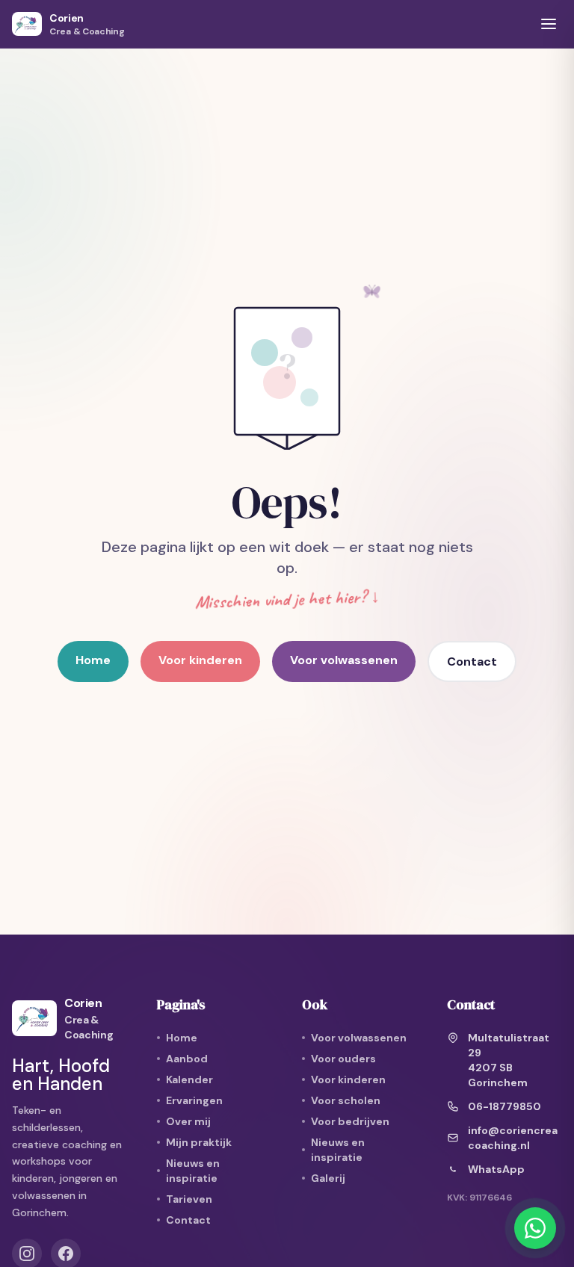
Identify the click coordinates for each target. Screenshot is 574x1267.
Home (93, 660)
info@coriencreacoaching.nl (513, 1138)
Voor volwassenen (344, 660)
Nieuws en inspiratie (193, 1170)
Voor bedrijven (350, 1121)
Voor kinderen (200, 660)
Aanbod (187, 1058)
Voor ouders (343, 1058)
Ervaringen (194, 1100)
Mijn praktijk (199, 1142)
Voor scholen (345, 1100)
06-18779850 (504, 1106)
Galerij (328, 1178)
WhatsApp (496, 1169)
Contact (472, 661)
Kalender (189, 1079)
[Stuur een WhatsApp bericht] (535, 1228)
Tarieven (189, 1199)
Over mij (188, 1121)
